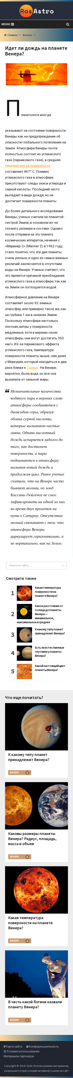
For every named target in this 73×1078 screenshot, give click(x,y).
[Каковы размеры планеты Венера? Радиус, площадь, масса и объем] (36, 805)
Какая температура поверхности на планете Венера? (48, 592)
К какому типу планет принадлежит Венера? (50, 631)
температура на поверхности (27, 166)
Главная (13, 35)
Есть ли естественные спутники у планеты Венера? (49, 652)
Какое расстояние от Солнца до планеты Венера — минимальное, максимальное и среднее (40, 614)
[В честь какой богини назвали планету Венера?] (36, 974)
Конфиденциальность (43, 1046)
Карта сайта (13, 1046)
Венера (27, 35)
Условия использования (22, 1051)
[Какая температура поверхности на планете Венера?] (36, 889)
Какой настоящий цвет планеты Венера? (50, 668)
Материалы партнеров (19, 1056)
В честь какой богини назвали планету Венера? (35, 1004)
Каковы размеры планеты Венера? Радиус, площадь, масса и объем (32, 839)
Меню (5, 24)
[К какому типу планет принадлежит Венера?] (36, 726)
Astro (37, 11)
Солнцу (32, 368)
